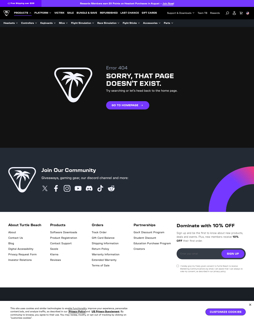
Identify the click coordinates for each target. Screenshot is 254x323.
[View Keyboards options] (54, 23)
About (12, 232)
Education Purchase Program (152, 243)
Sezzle (54, 249)
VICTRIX (59, 13)
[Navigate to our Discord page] (89, 188)
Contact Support (61, 243)
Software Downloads (63, 232)
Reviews (55, 260)
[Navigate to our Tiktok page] (100, 188)
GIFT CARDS (149, 13)
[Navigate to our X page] (44, 188)
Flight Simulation (81, 23)
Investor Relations (20, 260)
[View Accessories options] (159, 23)
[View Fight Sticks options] (139, 23)
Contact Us (15, 238)
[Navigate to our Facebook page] (56, 188)
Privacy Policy (77, 311)
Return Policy (100, 249)
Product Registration (63, 238)
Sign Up (233, 253)
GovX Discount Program (149, 232)
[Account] (234, 13)
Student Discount (145, 238)
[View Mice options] (66, 23)
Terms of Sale (101, 265)
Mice (62, 23)
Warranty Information (105, 254)
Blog (11, 243)
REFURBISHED (109, 13)
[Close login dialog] (159, 242)
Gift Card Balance (103, 238)
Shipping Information (105, 243)
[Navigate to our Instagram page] (67, 188)
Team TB (202, 13)
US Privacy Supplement (105, 311)
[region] (127, 312)
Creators (139, 249)
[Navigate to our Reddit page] (111, 188)
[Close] (250, 304)
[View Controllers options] (36, 23)
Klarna (54, 254)
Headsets (9, 23)
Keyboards (46, 23)
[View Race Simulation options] (118, 23)
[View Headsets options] (17, 23)
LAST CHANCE (129, 13)
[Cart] (241, 13)
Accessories (150, 23)
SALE (70, 13)
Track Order (99, 232)
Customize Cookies (225, 312)
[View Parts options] (172, 23)
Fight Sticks (130, 23)
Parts (167, 23)
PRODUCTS (21, 13)
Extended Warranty (104, 260)
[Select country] (248, 13)
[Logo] (6, 13)
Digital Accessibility (20, 249)
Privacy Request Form (22, 254)
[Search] (227, 13)
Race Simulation (106, 23)
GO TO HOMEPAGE (125, 105)
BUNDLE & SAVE (87, 13)
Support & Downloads (179, 13)
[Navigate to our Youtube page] (78, 188)
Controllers (27, 23)
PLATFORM (41, 13)
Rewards (215, 13)
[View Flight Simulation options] (93, 23)
